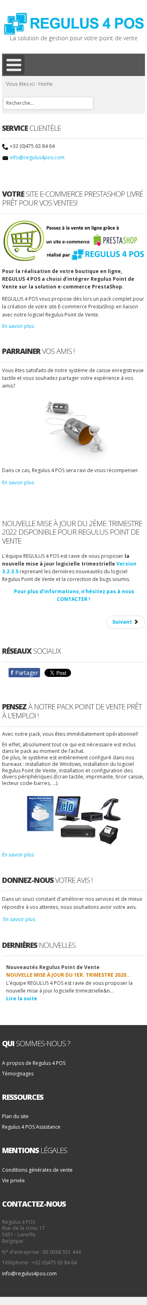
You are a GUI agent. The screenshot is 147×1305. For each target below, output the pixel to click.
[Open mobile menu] (13, 65)
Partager (24, 672)
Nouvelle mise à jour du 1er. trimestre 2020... (68, 974)
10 (140, 962)
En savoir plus (18, 326)
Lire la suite (21, 998)
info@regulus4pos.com (37, 157)
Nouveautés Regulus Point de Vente (53, 967)
